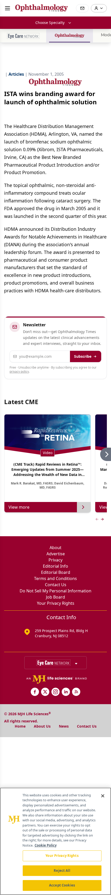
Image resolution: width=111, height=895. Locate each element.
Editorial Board (55, 572)
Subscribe (82, 356)
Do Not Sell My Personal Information (55, 591)
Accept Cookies (62, 885)
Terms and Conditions (55, 578)
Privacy (55, 560)
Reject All (62, 870)
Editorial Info (55, 566)
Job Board (55, 597)
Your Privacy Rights (55, 603)
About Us (42, 726)
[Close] (102, 796)
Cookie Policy (46, 845)
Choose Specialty (50, 22)
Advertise (55, 554)
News (64, 726)
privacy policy (19, 371)
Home (20, 726)
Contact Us (55, 584)
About (55, 547)
